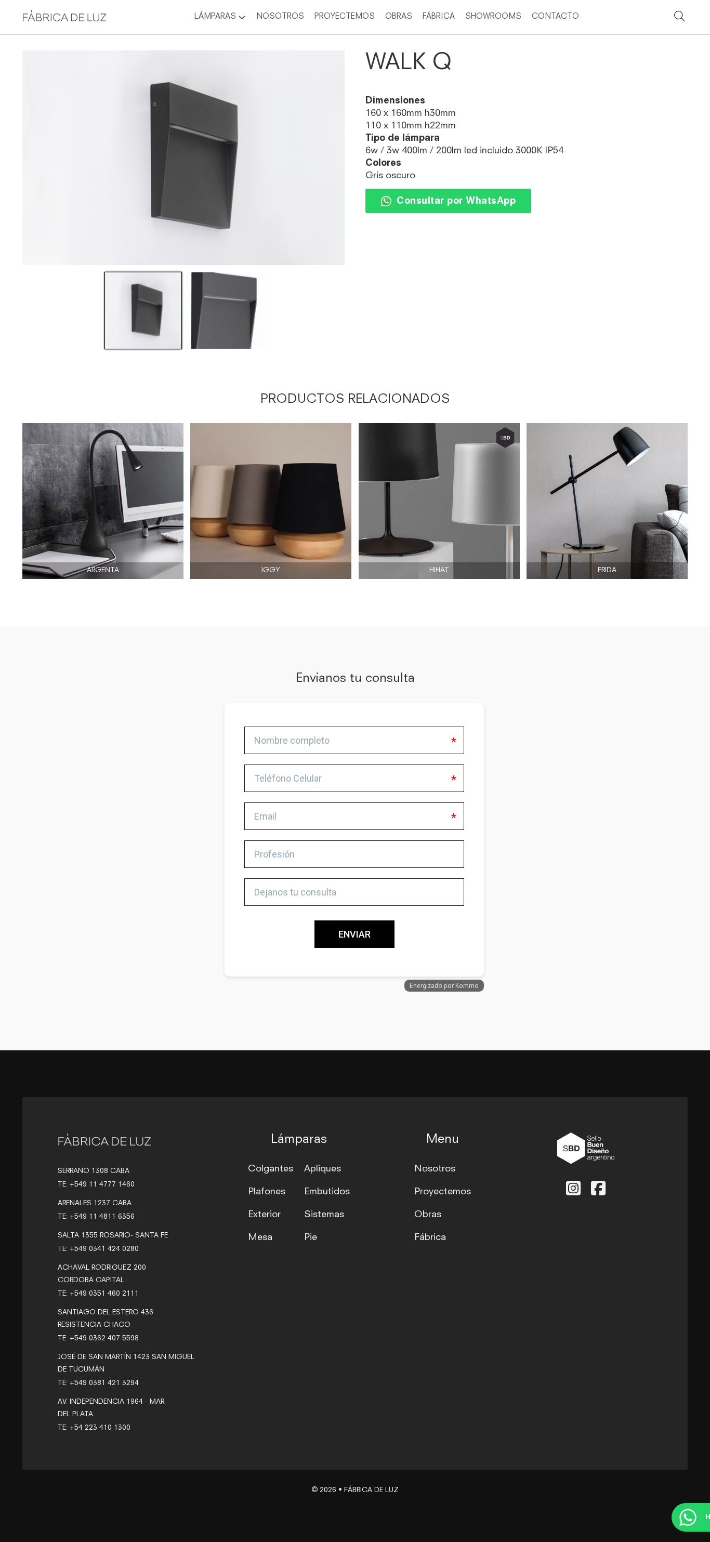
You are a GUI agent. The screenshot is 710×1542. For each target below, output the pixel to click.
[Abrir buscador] (680, 18)
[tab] (227, 868)
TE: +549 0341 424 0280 (98, 1249)
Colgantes (270, 1169)
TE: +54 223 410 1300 (94, 1428)
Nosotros (280, 17)
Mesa (260, 1237)
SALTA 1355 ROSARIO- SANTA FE (113, 1235)
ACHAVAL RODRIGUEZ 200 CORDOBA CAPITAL (102, 1274)
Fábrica (439, 17)
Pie (310, 1237)
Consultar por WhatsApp (456, 201)
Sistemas (324, 1214)
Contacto (555, 17)
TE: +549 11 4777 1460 (96, 1184)
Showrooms (493, 17)
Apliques (322, 1169)
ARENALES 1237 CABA (95, 1203)
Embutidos (327, 1191)
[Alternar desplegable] (242, 17)
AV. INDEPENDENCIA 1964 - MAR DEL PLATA (111, 1408)
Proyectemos (344, 17)
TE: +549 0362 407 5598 (98, 1338)
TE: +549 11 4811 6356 (96, 1217)
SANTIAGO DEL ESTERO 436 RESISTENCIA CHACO (105, 1318)
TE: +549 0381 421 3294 (98, 1383)
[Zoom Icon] (183, 157)
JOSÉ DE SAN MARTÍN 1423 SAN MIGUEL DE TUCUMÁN (126, 1363)
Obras (398, 17)
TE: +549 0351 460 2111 (98, 1293)
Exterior (264, 1214)
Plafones (266, 1191)
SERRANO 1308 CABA (93, 1171)
